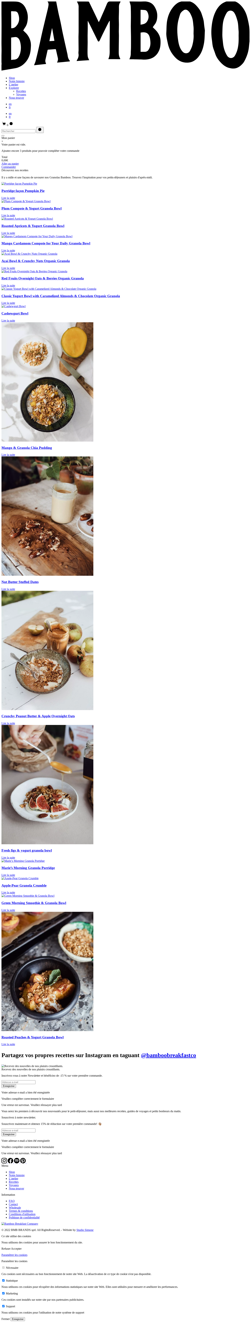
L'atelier (13, 84)
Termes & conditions (21, 1210)
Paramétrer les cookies (14, 1254)
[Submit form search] (40, 130)
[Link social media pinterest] (23, 1162)
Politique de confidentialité (24, 1217)
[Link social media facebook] (11, 1162)
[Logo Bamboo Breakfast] (125, 71)
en (10, 104)
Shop (12, 77)
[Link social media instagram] (4, 1162)
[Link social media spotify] (17, 1162)
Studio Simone (85, 1229)
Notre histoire (17, 81)
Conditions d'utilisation (22, 1214)
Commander (8, 166)
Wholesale (15, 1207)
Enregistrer (9, 1086)
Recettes (21, 91)
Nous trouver (16, 97)
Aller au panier (10, 163)
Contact (13, 1204)
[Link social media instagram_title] (29, 1162)
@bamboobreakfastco (168, 1055)
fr (10, 107)
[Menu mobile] (2, 135)
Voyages (21, 94)
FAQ (12, 1201)
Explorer (14, 87)
